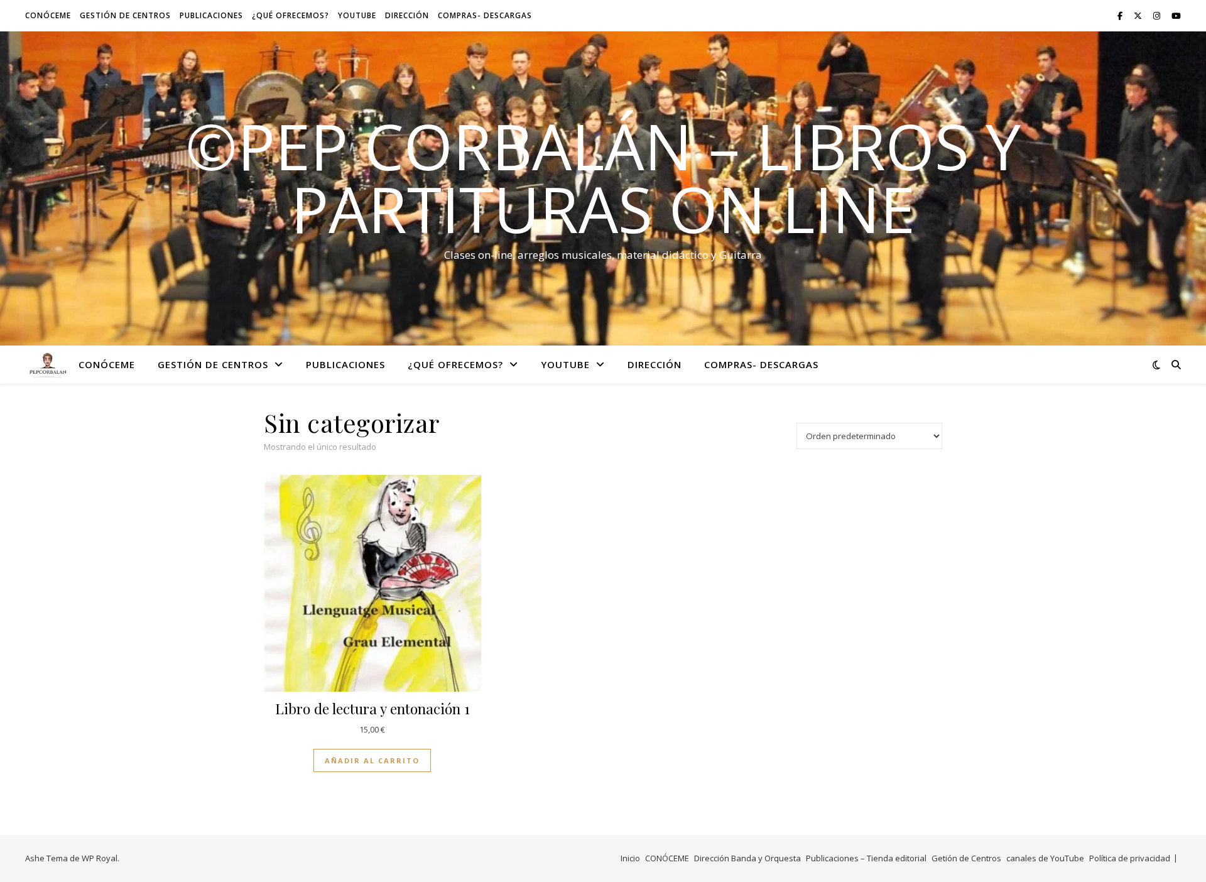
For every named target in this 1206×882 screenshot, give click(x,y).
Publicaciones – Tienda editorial (866, 858)
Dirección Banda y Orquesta (747, 858)
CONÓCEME (667, 858)
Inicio (630, 858)
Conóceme (48, 15)
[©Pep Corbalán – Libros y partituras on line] (47, 364)
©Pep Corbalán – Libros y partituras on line (603, 177)
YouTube (357, 15)
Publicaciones (211, 15)
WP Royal (99, 858)
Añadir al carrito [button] (372, 760)
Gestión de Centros (125, 15)
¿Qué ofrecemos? (290, 15)
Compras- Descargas (485, 15)
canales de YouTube (1045, 858)
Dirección (407, 15)
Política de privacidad (1129, 858)
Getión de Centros (966, 858)
